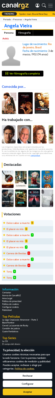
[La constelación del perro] (8, 198)
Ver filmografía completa (24, 73)
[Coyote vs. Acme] (8, 179)
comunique (35, 155)
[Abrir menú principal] (50, 5)
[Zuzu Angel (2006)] (42, 103)
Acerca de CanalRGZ (11, 295)
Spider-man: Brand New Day (33, 14)
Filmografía (24, 32)
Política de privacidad (11, 301)
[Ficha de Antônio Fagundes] (24, 134)
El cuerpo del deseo (11, 344)
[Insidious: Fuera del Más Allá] (34, 198)
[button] (44, 6)
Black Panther (8, 323)
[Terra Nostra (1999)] (9, 103)
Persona (8, 32)
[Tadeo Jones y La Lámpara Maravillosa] (47, 179)
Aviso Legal (7, 298)
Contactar (6, 292)
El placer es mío (15, 229)
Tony (9, 271)
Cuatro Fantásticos (10, 331)
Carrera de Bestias (16, 253)
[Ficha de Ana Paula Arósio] (40, 134)
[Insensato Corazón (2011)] (25, 103)
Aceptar (27, 391)
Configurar (27, 383)
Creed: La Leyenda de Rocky (15, 325)
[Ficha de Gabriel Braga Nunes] (9, 134)
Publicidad (7, 310)
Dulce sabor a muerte (18, 223)
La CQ (5, 341)
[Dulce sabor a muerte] (34, 179)
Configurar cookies (10, 307)
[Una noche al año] (21, 198)
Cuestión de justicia (11, 328)
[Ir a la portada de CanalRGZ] (15, 5)
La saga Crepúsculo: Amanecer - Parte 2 (20, 320)
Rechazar (28, 375)
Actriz (5, 38)
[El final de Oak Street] (47, 198)
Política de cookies (10, 304)
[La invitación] (21, 179)
